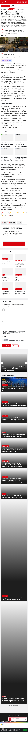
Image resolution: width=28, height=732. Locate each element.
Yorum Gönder (6, 345)
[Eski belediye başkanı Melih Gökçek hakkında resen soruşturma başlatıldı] (14, 492)
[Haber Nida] (9, 2)
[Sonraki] (13, 6)
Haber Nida (8, 30)
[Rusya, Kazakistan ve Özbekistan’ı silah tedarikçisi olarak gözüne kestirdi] (14, 550)
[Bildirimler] (26, 2)
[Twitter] (14, 715)
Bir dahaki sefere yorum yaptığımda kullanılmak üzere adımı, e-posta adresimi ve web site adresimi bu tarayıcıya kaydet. (14, 332)
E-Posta (4, 326)
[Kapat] (25, 719)
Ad (3, 321)
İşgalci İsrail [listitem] (12, 222)
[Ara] (18, 2)
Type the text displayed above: (16, 340)
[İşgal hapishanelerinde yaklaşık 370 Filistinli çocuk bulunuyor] (21, 154)
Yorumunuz (9, 309)
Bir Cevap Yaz (7, 301)
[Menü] (2, 2)
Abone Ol (14, 243)
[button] (20, 2)
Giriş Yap (15, 345)
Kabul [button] (25, 730)
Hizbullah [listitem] (4, 222)
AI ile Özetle (8, 60)
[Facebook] (9, 715)
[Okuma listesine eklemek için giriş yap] (21, 57)
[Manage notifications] (3, 729)
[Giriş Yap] (23, 2)
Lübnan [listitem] (19, 222)
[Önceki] (11, 6)
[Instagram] (18, 715)
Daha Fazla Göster (13, 705)
